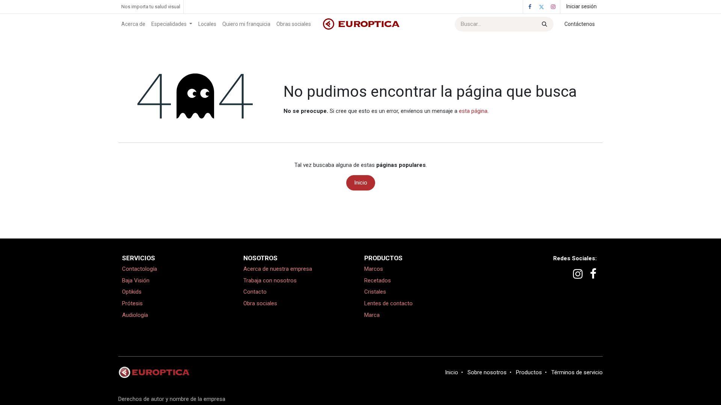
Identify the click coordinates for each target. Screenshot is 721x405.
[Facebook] (530, 7)
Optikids (132, 291)
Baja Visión (135, 280)
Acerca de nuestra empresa (277, 269)
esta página (473, 111)
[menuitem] (133, 24)
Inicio (360, 182)
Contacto (255, 291)
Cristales (375, 291)
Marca (372, 315)
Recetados (377, 280)
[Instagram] (553, 7)
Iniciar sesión (581, 6)
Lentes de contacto (388, 303)
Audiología (135, 315)
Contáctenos (579, 24)
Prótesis (132, 303)
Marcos (373, 269)
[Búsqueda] (544, 24)
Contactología (139, 269)
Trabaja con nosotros (270, 280)
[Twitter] (541, 7)
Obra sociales (260, 303)
